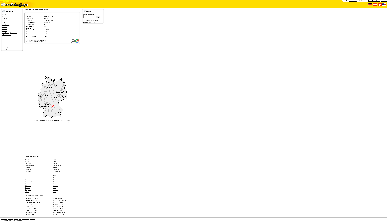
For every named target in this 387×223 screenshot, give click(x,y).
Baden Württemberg (7, 19)
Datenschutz (25, 219)
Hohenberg (28, 169)
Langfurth (55, 202)
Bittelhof (55, 159)
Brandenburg (6, 25)
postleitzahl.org (353, 1)
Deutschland (4, 219)
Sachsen (4, 43)
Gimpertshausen (29, 165)
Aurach (55, 198)
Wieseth (55, 204)
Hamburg (5, 29)
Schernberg (28, 186)
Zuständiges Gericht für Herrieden (36, 41)
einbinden (65, 122)
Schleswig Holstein (7, 47)
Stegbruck (28, 190)
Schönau (55, 186)
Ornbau (27, 214)
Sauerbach (56, 184)
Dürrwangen (28, 198)
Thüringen (5, 49)
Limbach (55, 174)
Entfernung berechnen (92, 20)
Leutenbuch (28, 174)
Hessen (4, 31)
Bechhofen (28, 208)
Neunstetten (28, 178)
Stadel (54, 188)
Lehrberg (55, 206)
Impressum (384, 1)
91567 (45, 37)
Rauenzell (55, 180)
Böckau (27, 161)
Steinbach (55, 190)
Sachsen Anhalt (6, 45)
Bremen (4, 27)
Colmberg (27, 200)
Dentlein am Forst (30, 202)
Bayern (4, 21)
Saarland (4, 41)
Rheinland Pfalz (6, 39)
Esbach (55, 163)
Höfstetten (55, 167)
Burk (26, 204)
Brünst (54, 161)
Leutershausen (57, 200)
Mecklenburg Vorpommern (9, 33)
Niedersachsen (6, 35)
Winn (54, 192)
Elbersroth (28, 163)
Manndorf (27, 176)
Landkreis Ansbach (49, 20)
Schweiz (16, 219)
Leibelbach (28, 171)
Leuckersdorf (56, 171)
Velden (27, 192)
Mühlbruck (55, 176)
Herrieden (46, 9)
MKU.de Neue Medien (374, 1)
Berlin (4, 23)
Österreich (10, 219)
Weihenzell (28, 212)
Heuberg (27, 167)
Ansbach (55, 208)
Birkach (27, 159)
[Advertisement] (52, 60)
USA (20, 219)
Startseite (5, 14)
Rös (54, 182)
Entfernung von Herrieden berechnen (37, 40)
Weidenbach (56, 212)
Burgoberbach (29, 210)
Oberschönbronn (29, 180)
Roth (26, 184)
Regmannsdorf (29, 182)
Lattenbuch (56, 169)
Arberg (54, 210)
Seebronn (27, 188)
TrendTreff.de (11, 220)
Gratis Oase (19, 220)
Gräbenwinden (57, 165)
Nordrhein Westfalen (8, 37)
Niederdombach (57, 178)
